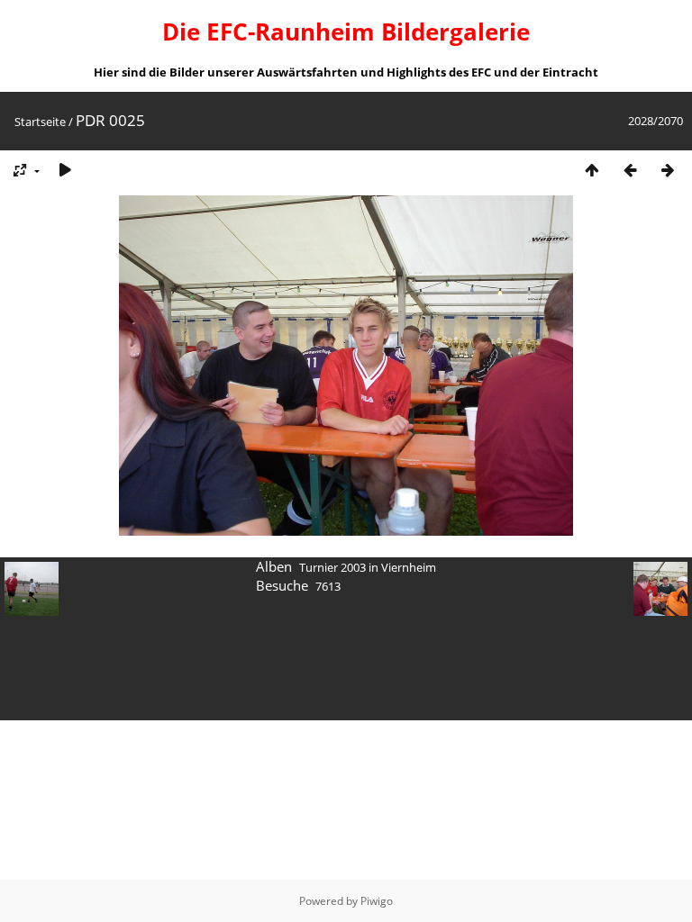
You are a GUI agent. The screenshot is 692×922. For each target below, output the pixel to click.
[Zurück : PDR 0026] (630, 169)
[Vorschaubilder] (592, 169)
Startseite (40, 121)
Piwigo (376, 900)
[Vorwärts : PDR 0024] (668, 169)
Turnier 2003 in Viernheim (367, 567)
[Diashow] (65, 169)
